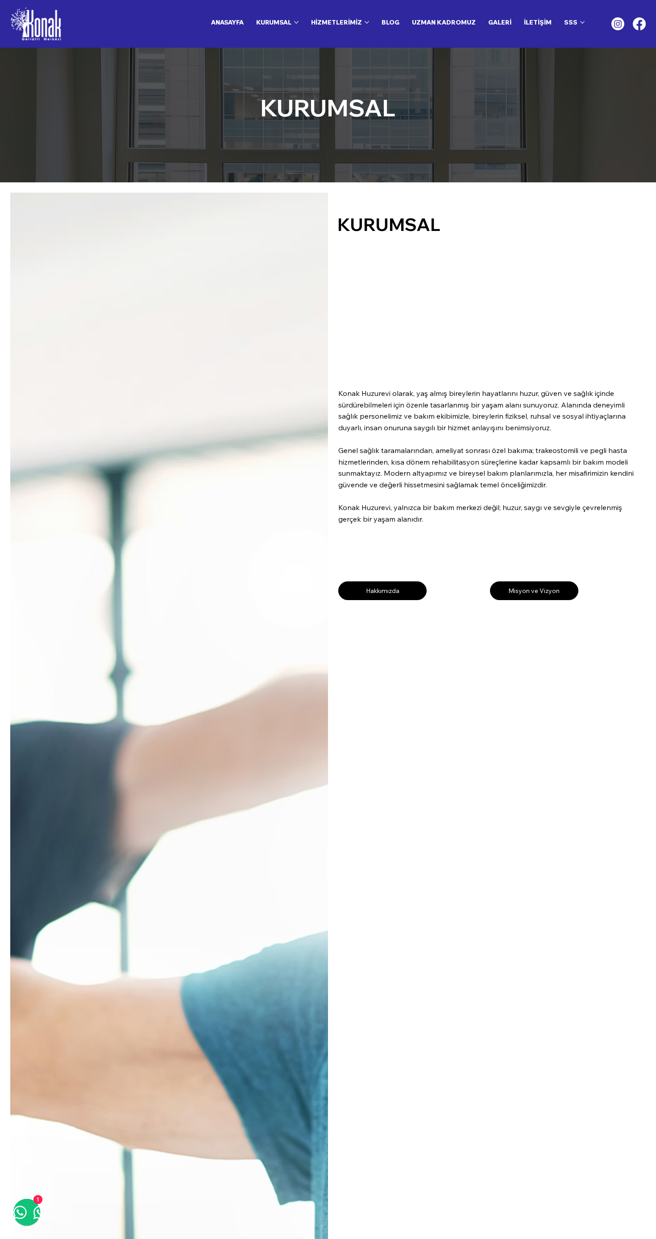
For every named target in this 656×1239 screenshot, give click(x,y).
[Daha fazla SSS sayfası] (582, 22)
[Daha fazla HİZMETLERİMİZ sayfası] (367, 22)
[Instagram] (617, 23)
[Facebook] (639, 23)
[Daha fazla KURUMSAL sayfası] (296, 22)
